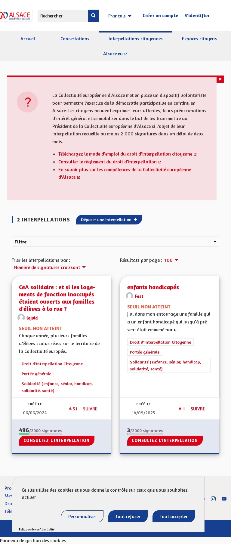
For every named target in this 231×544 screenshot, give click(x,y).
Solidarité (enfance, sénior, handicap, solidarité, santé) (57, 387)
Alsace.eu (128, 56)
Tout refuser (128, 516)
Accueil (27, 39)
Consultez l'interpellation (56, 440)
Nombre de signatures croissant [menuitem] (47, 267)
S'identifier (197, 15)
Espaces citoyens (199, 39)
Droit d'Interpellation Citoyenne (52, 363)
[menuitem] (120, 15)
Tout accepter (174, 516)
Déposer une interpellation (107, 219)
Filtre (20, 242)
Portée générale (36, 373)
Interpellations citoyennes (136, 39)
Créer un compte (160, 15)
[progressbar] (40, 434)
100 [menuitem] (169, 260)
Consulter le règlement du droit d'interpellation (110, 162)
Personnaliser (82, 516)
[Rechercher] (93, 16)
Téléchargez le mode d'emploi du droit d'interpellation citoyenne (127, 154)
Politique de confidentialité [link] (36, 529)
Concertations (74, 39)
